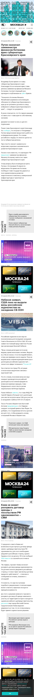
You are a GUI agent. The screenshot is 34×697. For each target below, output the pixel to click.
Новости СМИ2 (5, 265)
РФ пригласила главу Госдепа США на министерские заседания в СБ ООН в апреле (20, 430)
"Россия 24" (27, 364)
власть (3, 235)
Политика (18, 41)
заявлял (15, 393)
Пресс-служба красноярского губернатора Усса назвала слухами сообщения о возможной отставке (20, 217)
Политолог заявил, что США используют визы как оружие (19, 424)
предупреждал (12, 406)
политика (8, 235)
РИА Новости (6, 558)
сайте (23, 93)
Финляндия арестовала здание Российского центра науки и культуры (19, 620)
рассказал (4, 603)
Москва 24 (17, 25)
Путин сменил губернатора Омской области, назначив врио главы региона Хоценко (19, 225)
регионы (14, 235)
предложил (5, 155)
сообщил (7, 130)
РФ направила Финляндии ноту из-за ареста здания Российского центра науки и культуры (20, 626)
